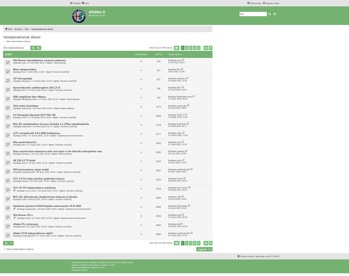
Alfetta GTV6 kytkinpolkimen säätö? (33, 233)
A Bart (24, 136)
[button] (177, 48)
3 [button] (190, 48)
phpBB (100, 262)
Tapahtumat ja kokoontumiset (70, 136)
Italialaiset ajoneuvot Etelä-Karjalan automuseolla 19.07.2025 (47, 206)
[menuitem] (85, 3)
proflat (79, 268)
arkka (24, 163)
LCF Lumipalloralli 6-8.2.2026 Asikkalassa (36, 133)
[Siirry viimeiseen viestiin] (183, 60)
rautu (23, 63)
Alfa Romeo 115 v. (23, 215)
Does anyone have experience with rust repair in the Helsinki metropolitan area (57, 151)
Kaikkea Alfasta (67, 108)
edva (23, 145)
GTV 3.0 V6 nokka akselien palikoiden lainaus (39, 178)
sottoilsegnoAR (28, 172)
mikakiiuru (25, 81)
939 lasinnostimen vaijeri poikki (31, 169)
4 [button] (194, 48)
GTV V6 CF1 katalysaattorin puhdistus (34, 187)
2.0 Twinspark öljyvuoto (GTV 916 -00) (34, 115)
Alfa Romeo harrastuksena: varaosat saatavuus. (39, 60)
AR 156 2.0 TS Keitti (24, 160)
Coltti (23, 199)
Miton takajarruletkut (24, 69)
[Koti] (79, 15)
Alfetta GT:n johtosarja (25, 224)
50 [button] (206, 48)
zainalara (25, 154)
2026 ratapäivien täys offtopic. (30, 96)
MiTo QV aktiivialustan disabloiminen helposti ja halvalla (45, 197)
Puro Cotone (30, 191)
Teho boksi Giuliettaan (25, 106)
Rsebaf (24, 181)
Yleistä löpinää (59, 63)
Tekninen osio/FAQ (61, 72)
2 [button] (186, 48)
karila (27, 218)
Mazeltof (95, 268)
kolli (23, 227)
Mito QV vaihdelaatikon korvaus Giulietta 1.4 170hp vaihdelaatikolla (51, 124)
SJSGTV (25, 117)
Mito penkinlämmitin (24, 142)
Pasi (23, 72)
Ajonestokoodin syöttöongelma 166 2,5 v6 (36, 87)
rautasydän (26, 108)
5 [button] (198, 48)
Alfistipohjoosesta (29, 99)
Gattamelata (30, 209)
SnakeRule (26, 126)
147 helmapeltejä (22, 78)
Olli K (23, 90)
